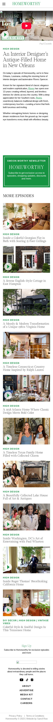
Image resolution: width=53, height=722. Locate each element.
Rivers (31, 88)
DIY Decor (10, 620)
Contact (27, 699)
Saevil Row (42, 718)
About (26, 686)
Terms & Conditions (35, 716)
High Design (11, 49)
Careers (26, 703)
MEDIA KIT (26, 694)
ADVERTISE (27, 690)
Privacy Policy (15, 716)
